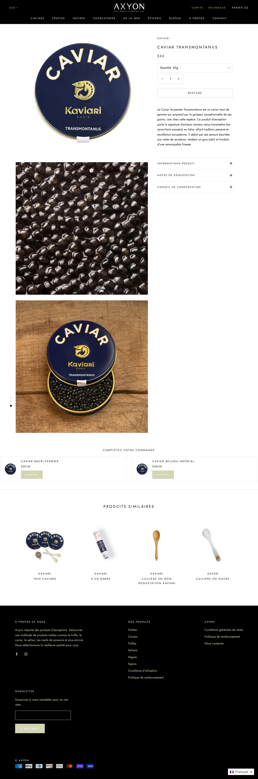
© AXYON (22, 760)
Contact (220, 18)
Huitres (79, 18)
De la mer (132, 18)
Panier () (240, 7)
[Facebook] (16, 653)
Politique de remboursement (146, 677)
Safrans (132, 650)
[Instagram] (25, 653)
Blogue (175, 18)
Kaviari (163, 38)
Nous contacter (214, 643)
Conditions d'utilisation (142, 670)
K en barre (101, 579)
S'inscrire (30, 728)
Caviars (37, 18)
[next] (246, 552)
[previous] (12, 552)
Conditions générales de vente (224, 630)
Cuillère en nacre (213, 579)
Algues (132, 657)
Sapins (132, 664)
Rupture (195, 93)
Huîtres (132, 630)
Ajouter (32, 474)
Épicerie (154, 18)
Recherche (217, 7)
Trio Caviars (44, 579)
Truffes (58, 18)
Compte (197, 7)
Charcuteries (104, 18)
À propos (197, 18)
